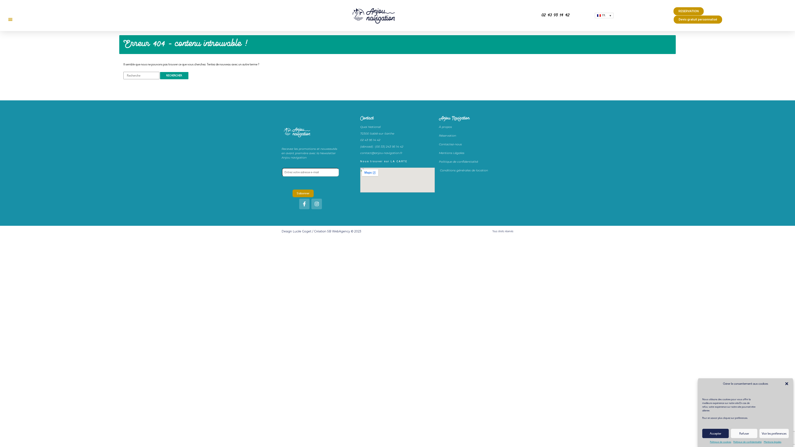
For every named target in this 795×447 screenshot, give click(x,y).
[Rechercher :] (141, 75)
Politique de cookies (720, 442)
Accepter (715, 433)
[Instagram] (316, 204)
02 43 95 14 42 (556, 15)
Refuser (744, 433)
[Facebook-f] (304, 204)
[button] (787, 384)
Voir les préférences (774, 433)
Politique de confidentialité (747, 442)
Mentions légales (772, 442)
